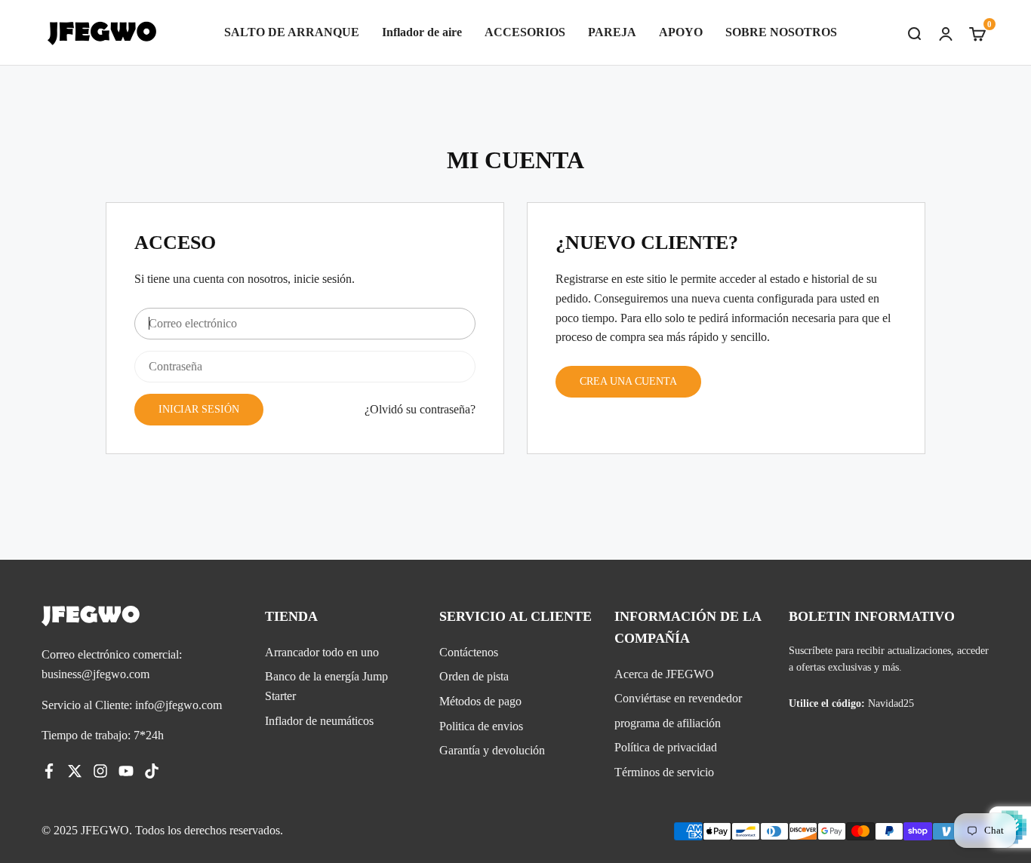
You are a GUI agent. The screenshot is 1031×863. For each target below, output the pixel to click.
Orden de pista (474, 676)
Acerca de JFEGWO (664, 674)
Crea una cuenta (628, 381)
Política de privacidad (665, 747)
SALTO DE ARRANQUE (291, 32)
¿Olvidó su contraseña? (420, 409)
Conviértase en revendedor (678, 698)
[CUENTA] (946, 32)
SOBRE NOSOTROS (781, 32)
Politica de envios (481, 726)
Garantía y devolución (492, 750)
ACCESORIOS (525, 32)
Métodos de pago (480, 701)
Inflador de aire (422, 32)
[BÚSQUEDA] (914, 32)
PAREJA (612, 32)
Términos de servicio (664, 772)
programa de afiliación (667, 723)
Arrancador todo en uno (322, 652)
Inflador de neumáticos (319, 720)
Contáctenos (468, 652)
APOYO (681, 32)
